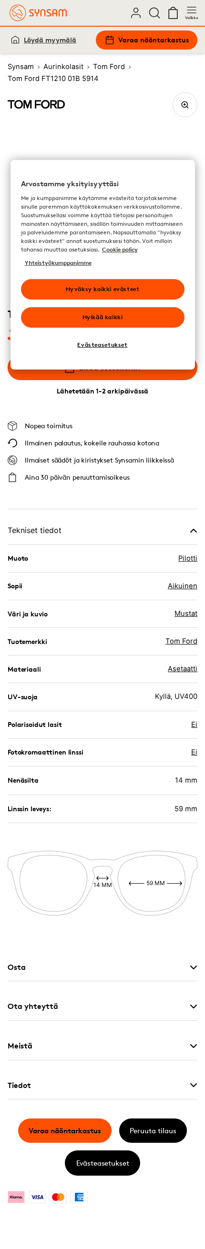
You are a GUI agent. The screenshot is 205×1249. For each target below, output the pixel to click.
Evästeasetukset (102, 1163)
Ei (194, 724)
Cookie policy (120, 249)
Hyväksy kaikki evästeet (103, 288)
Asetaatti (182, 669)
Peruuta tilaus (153, 1130)
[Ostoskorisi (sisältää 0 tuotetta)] (173, 12)
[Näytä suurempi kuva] (185, 104)
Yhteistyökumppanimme (58, 262)
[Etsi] (154, 12)
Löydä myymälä (50, 40)
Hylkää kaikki (102, 317)
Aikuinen (182, 586)
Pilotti (187, 558)
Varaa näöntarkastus (153, 40)
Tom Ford (181, 641)
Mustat (185, 613)
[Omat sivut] (136, 13)
